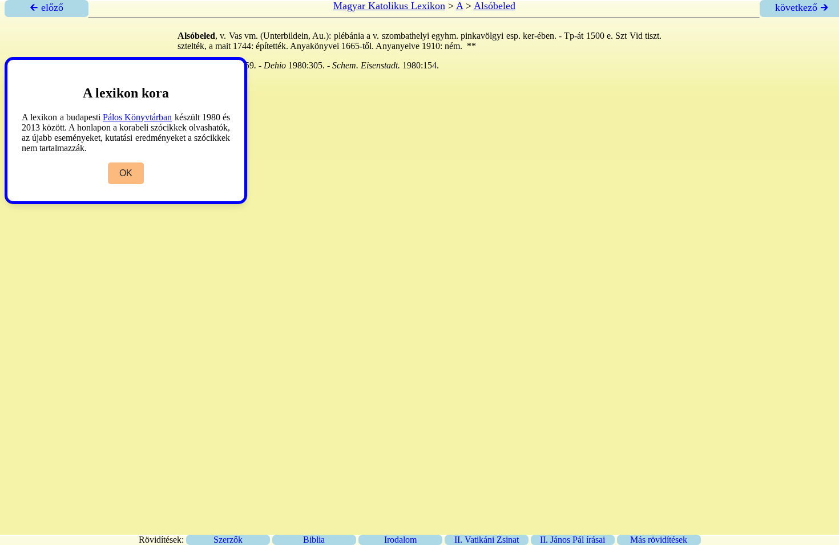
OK (125, 173)
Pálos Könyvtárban (137, 117)
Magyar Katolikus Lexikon (389, 5)
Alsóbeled (494, 5)
